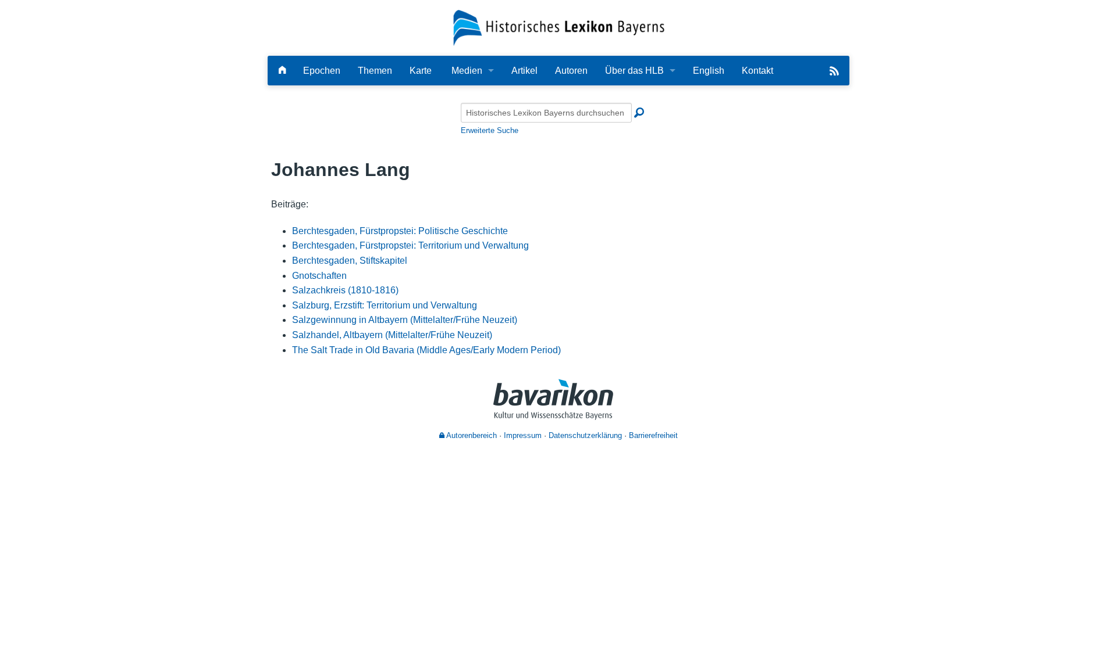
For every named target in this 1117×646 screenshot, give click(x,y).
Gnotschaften (319, 276)
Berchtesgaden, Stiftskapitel (349, 260)
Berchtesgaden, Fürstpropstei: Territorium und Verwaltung (410, 245)
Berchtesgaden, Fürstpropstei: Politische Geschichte (400, 231)
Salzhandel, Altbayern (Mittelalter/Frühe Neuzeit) (392, 335)
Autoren (571, 71)
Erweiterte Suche (489, 130)
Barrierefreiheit (653, 435)
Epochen (321, 71)
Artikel (524, 71)
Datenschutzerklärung (585, 435)
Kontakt (757, 71)
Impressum (523, 435)
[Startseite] (559, 27)
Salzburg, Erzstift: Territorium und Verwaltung (384, 305)
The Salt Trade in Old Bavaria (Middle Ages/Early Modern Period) (426, 350)
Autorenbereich (470, 435)
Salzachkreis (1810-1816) (345, 290)
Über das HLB (634, 71)
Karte (421, 71)
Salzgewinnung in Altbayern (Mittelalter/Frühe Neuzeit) (404, 320)
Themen (375, 71)
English (708, 71)
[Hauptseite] (282, 71)
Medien (466, 71)
